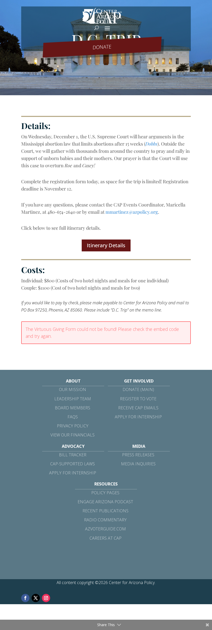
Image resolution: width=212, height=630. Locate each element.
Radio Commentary (105, 520)
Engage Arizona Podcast (105, 502)
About (73, 381)
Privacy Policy (72, 426)
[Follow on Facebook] (25, 598)
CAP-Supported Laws (72, 464)
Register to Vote (138, 399)
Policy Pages (105, 493)
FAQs (72, 417)
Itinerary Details (106, 245)
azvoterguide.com (105, 529)
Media (138, 446)
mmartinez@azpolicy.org (131, 212)
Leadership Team (72, 399)
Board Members (72, 408)
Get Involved (139, 381)
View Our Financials (72, 435)
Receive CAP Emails (138, 408)
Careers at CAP (105, 538)
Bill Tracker (72, 455)
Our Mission (72, 389)
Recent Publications (105, 511)
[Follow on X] (36, 598)
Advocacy (73, 446)
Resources (106, 484)
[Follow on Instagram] (46, 598)
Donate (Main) (138, 389)
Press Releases (138, 455)
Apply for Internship (138, 417)
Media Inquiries (138, 464)
